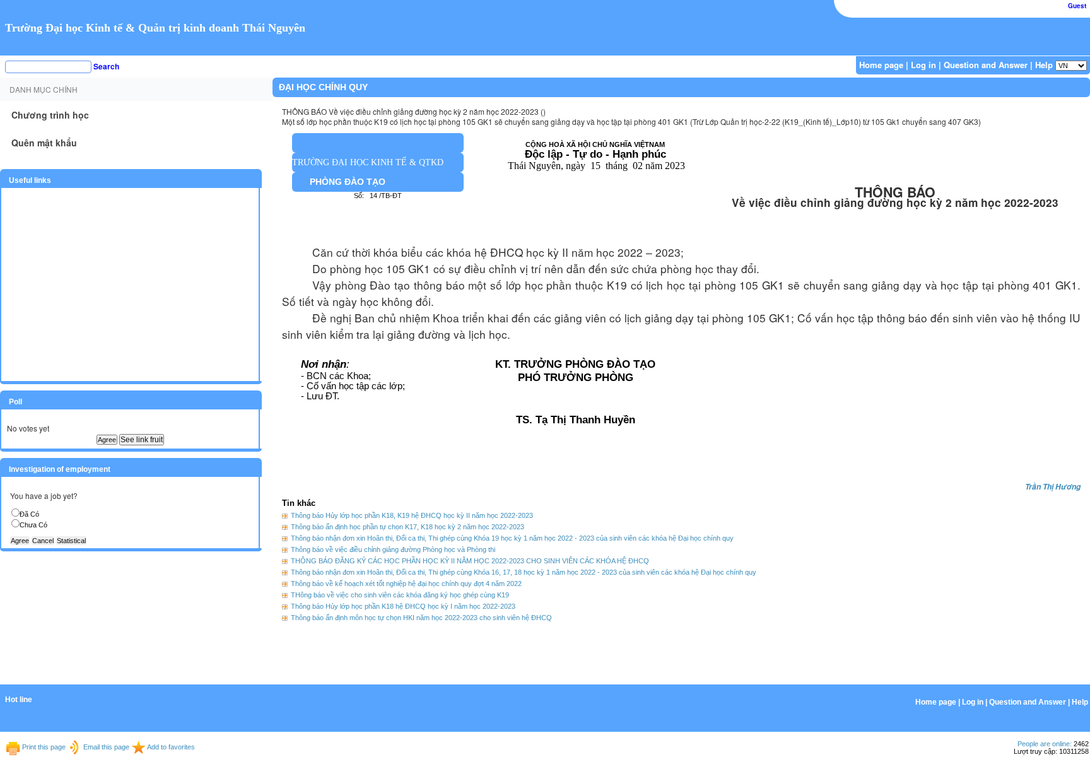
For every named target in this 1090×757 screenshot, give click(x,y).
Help (1044, 65)
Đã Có (29, 514)
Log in (923, 65)
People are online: (1044, 744)
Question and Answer (986, 65)
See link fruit (141, 439)
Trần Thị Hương (1053, 486)
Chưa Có (33, 525)
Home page (881, 65)
